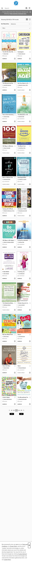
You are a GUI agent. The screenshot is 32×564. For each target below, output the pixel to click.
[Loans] (26, 8)
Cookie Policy (7, 559)
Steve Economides (23, 399)
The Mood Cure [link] (22, 146)
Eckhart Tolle (21, 116)
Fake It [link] (19, 334)
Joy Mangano (21, 273)
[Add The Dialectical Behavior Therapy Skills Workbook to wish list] (15, 310)
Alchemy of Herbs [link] (22, 209)
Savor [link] (19, 366)
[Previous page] (9, 410)
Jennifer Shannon (7, 85)
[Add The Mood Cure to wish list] (30, 153)
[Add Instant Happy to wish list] (15, 404)
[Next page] (24, 410)
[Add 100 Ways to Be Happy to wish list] (15, 247)
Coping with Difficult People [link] (8, 209)
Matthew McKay (7, 305)
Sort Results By (5, 24)
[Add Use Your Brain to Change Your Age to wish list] (30, 90)
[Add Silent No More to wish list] (15, 373)
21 (11, 410)
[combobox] (12, 8)
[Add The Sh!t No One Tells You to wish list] (15, 59)
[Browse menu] (29, 8)
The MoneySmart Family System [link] (23, 397)
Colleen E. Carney (22, 179)
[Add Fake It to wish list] (30, 341)
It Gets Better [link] (6, 271)
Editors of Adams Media (9, 242)
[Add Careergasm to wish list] (30, 59)
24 (19, 410)
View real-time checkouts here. (18, 14)
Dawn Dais (6, 53)
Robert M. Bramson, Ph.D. (9, 210)
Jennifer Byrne (22, 336)
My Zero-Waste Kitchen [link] (8, 334)
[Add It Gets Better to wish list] (15, 279)
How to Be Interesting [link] (8, 114)
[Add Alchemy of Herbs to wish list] (30, 216)
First (12, 414)
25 (21, 410)
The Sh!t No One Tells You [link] (8, 52)
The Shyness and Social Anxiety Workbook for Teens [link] (8, 83)
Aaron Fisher (6, 367)
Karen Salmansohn (8, 399)
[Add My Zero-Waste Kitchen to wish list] (15, 341)
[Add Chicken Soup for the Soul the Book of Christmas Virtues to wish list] (30, 310)
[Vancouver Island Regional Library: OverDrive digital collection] (16, 3)
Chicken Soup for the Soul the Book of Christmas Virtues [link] (23, 303)
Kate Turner (6, 336)
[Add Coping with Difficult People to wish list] (15, 216)
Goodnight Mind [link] (22, 177)
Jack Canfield (22, 305)
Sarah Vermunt (22, 53)
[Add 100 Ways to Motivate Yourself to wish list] (15, 153)
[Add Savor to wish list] (30, 373)
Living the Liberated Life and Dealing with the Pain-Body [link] (23, 240)
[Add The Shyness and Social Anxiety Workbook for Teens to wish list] (15, 90)
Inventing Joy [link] (21, 271)
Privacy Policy (13, 546)
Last (21, 414)
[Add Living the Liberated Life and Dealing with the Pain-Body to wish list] (30, 247)
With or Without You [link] (8, 177)
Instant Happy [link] (6, 397)
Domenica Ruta (7, 179)
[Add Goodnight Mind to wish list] (30, 184)
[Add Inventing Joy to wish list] (30, 279)
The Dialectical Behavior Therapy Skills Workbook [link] (8, 303)
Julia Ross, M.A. (22, 148)
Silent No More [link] (6, 366)
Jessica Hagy (6, 116)
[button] (27, 20)
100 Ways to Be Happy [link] (8, 240)
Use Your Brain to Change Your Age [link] (23, 83)
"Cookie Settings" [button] (22, 554)
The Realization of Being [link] (23, 114)
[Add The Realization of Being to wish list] (30, 122)
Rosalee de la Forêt (23, 210)
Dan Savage (6, 273)
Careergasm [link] (21, 52)
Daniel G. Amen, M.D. (23, 85)
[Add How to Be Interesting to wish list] (15, 122)
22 (14, 410)
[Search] (2, 8)
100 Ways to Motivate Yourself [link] (8, 146)
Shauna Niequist (22, 367)
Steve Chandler (7, 148)
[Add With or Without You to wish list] (15, 184)
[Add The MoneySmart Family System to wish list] (30, 404)
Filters (3, 28)
